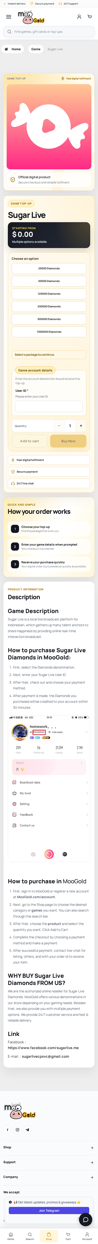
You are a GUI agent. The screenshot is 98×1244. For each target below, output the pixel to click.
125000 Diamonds (49, 293)
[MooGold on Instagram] (17, 1130)
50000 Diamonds (49, 281)
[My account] (79, 17)
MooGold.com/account (36, 897)
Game (35, 49)
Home (16, 49)
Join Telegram (49, 1210)
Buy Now (68, 441)
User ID (21, 391)
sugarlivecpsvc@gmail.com (45, 1056)
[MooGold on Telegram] (27, 1130)
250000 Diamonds (49, 306)
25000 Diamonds (49, 268)
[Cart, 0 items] (90, 17)
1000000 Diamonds (49, 331)
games (36, 910)
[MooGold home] (31, 16)
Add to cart (29, 441)
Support (9, 1162)
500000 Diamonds (49, 319)
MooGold (74, 881)
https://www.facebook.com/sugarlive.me (43, 1047)
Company (10, 1177)
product (54, 923)
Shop (7, 1147)
